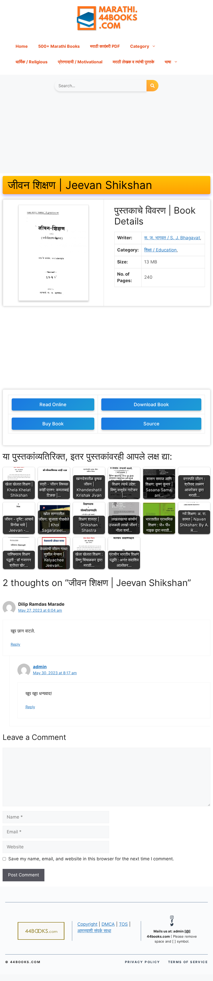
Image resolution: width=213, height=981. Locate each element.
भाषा (168, 61)
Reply (15, 644)
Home (22, 46)
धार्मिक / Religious (32, 61)
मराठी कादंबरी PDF (105, 46)
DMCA (108, 924)
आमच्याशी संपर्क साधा (94, 930)
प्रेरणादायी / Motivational (80, 61)
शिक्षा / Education (160, 250)
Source (151, 423)
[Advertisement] (106, 135)
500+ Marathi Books (59, 46)
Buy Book (53, 423)
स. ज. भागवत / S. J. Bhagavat (172, 237)
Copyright (87, 924)
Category (139, 46)
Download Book (151, 404)
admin (40, 666)
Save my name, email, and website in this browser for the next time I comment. (91, 858)
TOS (123, 924)
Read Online (52, 404)
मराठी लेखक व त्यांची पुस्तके (133, 61)
